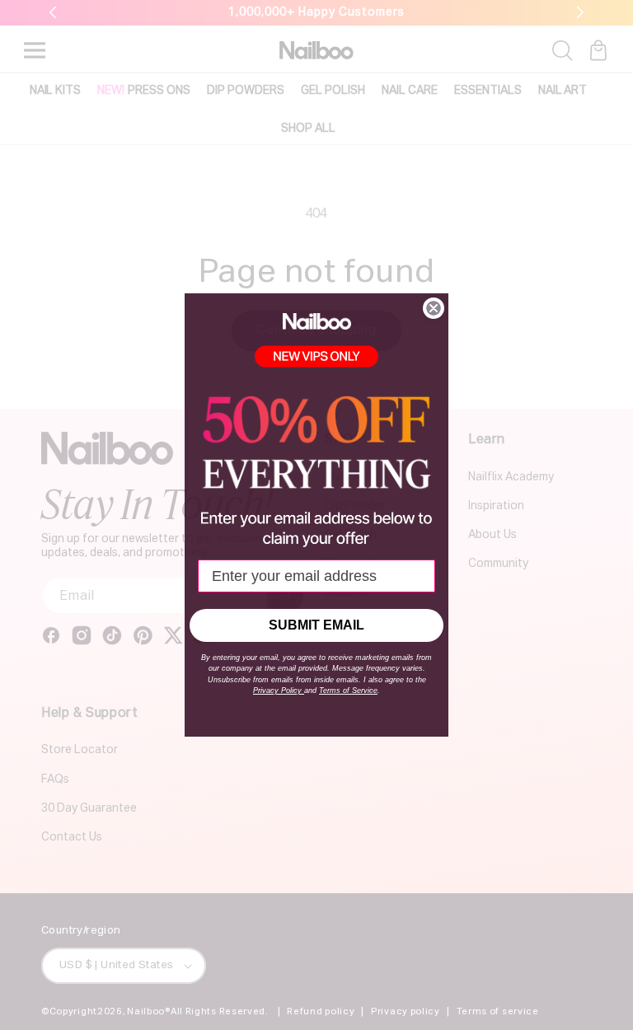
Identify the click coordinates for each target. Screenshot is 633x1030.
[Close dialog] (433, 308)
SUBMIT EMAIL (316, 625)
